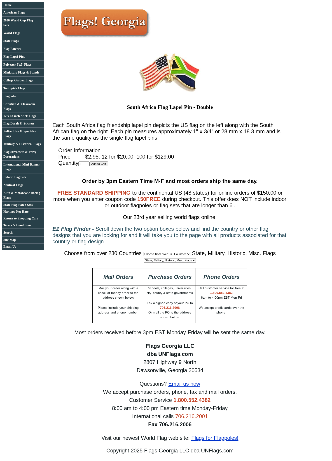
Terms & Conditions (17, 225)
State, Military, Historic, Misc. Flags (234, 253)
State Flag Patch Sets (18, 205)
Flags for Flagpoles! (214, 438)
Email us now (184, 384)
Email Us (9, 246)
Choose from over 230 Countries (103, 253)
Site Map (9, 240)
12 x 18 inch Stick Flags (19, 116)
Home (7, 5)
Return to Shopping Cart (20, 218)
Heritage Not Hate (15, 211)
